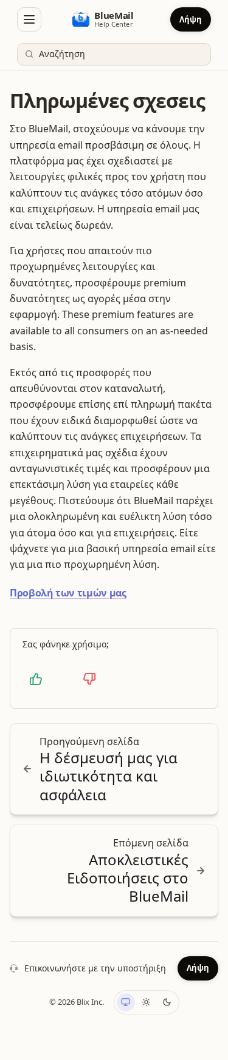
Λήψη (190, 19)
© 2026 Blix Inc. (76, 1001)
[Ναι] (35, 679)
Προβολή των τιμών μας (68, 592)
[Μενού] (29, 19)
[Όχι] (89, 679)
